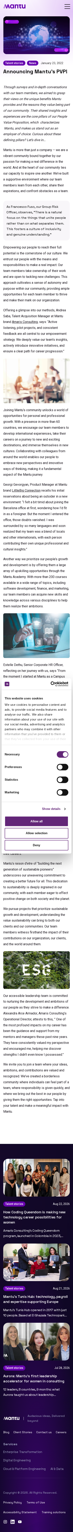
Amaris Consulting (25, 322)
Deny (36, 845)
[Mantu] (14, 6)
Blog (6, 1432)
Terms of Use (36, 1502)
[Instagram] (5, 1522)
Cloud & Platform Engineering (24, 1469)
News (32, 63)
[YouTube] (20, 1522)
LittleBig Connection (26, 490)
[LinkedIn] (13, 1522)
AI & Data (57, 1469)
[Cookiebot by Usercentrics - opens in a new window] (51, 684)
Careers (61, 1432)
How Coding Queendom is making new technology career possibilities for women (34, 1217)
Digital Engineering (17, 1460)
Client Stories (22, 1432)
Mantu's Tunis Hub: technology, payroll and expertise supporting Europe (35, 1299)
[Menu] (67, 6)
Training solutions (54, 1512)
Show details (51, 809)
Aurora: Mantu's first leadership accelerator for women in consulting (33, 1378)
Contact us (44, 1432)
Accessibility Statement (20, 1512)
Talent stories (14, 63)
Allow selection (36, 833)
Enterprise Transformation (22, 1452)
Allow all (36, 821)
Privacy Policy (12, 1502)
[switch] (62, 767)
